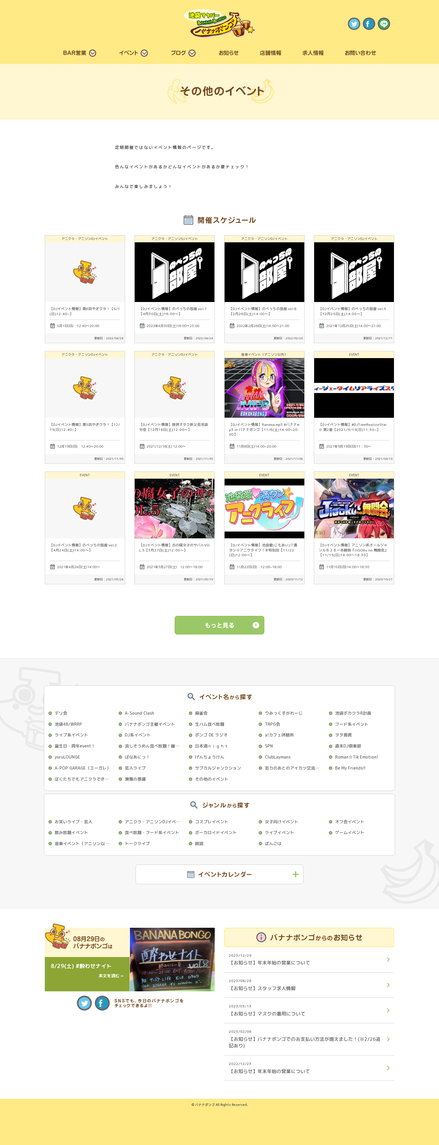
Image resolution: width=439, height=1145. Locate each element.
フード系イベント (352, 724)
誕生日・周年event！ (75, 746)
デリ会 (61, 713)
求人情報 (313, 53)
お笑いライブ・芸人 (73, 822)
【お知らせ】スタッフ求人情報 (262, 985)
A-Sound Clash (139, 713)
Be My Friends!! (350, 768)
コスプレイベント (211, 822)
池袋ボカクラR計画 (353, 713)
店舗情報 (270, 53)
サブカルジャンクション (218, 768)
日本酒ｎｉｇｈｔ (211, 746)
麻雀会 (201, 713)
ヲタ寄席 (343, 735)
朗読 (199, 843)
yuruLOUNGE (67, 757)
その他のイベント (211, 779)
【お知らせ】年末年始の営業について (269, 959)
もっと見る (219, 625)
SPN (269, 746)
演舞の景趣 (135, 779)
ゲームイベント (349, 832)
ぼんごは (273, 843)
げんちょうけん (209, 757)
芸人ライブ (135, 768)
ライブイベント (279, 832)
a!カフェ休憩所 (279, 735)
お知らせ (229, 53)
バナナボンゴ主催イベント (150, 724)
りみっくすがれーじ (284, 713)
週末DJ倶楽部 (348, 746)
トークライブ (137, 843)
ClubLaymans (278, 757)
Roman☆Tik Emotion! (356, 757)
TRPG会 (272, 724)
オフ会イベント (349, 822)
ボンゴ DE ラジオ (211, 735)
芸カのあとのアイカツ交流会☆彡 (295, 768)
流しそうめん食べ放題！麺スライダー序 (155, 746)
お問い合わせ (360, 53)
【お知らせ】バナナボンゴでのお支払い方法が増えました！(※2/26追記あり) (304, 1039)
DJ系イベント (138, 735)
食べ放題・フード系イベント (152, 832)
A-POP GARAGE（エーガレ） (83, 768)
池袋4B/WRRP (68, 724)
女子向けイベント (281, 822)
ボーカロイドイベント (216, 832)
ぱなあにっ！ (137, 757)
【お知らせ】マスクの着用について (267, 1010)
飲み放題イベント (71, 832)
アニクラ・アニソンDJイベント (154, 822)
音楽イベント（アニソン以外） (84, 843)
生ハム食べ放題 (209, 724)
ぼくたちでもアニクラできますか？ (84, 779)
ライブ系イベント (71, 735)
